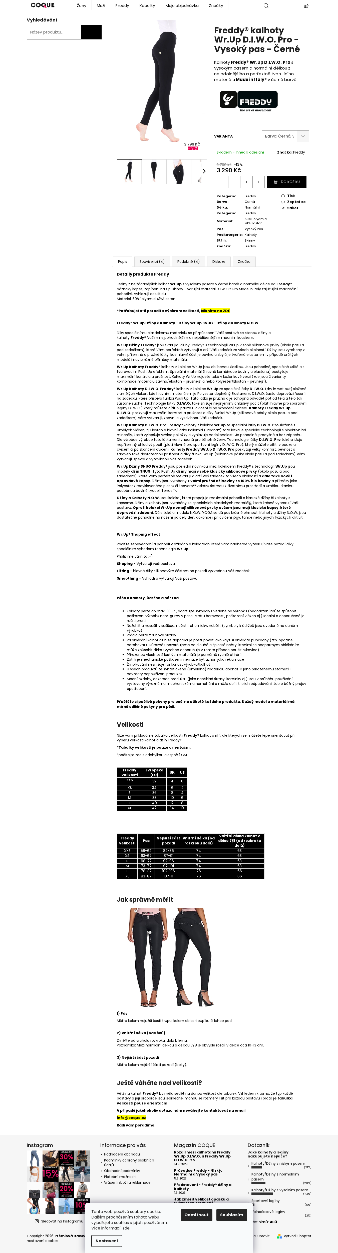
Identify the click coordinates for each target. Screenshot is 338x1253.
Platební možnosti (120, 1176)
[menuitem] (81, 5)
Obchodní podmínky (122, 1170)
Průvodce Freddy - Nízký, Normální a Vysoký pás (198, 1172)
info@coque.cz (131, 1117)
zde (126, 1228)
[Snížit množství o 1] (234, 182)
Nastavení (107, 1241)
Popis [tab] (122, 261)
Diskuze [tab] (218, 261)
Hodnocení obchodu (122, 1154)
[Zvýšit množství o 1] (258, 182)
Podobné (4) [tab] (188, 261)
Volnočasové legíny (268, 1211)
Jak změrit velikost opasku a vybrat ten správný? (201, 1201)
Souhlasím (231, 1215)
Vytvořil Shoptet (297, 1236)
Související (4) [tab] (152, 261)
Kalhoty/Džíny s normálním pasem (275, 1176)
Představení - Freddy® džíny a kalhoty (202, 1187)
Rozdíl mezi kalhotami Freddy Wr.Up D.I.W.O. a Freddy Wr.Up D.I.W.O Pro (202, 1156)
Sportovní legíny (265, 1200)
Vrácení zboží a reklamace (127, 1182)
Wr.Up (123, 366)
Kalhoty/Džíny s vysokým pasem (279, 1189)
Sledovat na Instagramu (62, 1221)
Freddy (299, 152)
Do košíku (290, 181)
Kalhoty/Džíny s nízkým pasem (278, 1163)
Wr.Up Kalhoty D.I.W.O (137, 425)
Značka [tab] (244, 261)
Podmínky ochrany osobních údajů (129, 1162)
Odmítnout (196, 1215)
